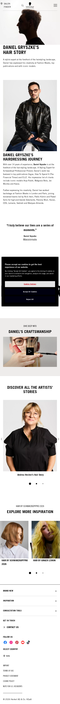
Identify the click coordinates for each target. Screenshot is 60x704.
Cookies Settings (30, 284)
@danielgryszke (30, 239)
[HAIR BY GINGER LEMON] (46, 544)
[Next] (58, 439)
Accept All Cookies (30, 292)
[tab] (30, 484)
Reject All (30, 299)
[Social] (5, 642)
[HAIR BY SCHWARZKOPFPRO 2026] (14, 544)
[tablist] (30, 573)
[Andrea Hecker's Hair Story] (30, 439)
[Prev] (1, 439)
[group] (30, 444)
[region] (30, 281)
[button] (30, 590)
